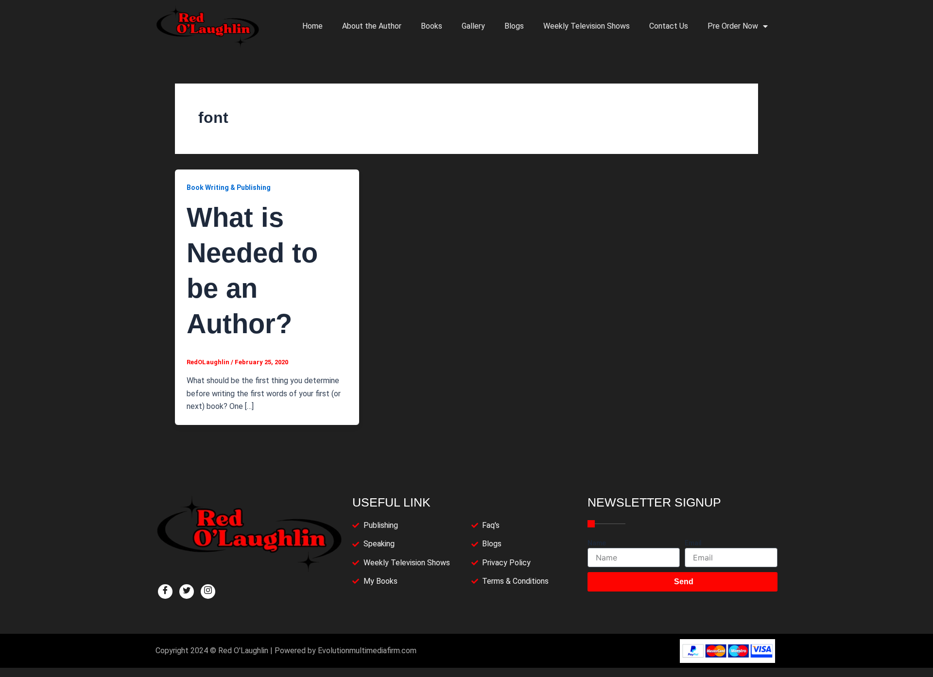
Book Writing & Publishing (229, 187)
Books (431, 26)
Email (693, 543)
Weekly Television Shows (586, 26)
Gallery (473, 26)
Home (312, 26)
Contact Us (668, 26)
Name (596, 543)
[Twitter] (186, 591)
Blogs (514, 26)
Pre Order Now (733, 26)
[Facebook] (165, 591)
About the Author (371, 26)
